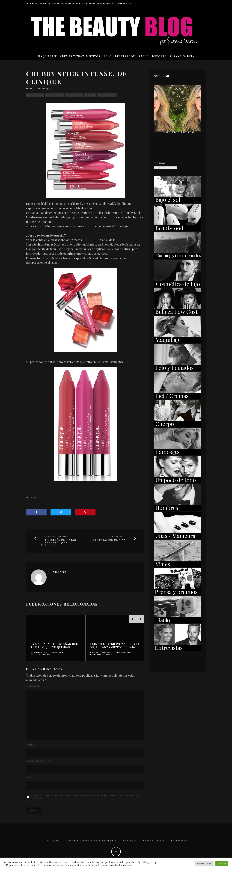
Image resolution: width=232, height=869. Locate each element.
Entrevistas (124, 3)
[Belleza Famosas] (177, 454)
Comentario (34, 686)
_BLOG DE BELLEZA (35, 95)
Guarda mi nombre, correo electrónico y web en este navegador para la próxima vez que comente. (85, 796)
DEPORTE (159, 56)
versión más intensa (129, 240)
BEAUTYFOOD (125, 56)
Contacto (88, 3)
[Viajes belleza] (177, 566)
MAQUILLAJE (47, 56)
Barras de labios (74, 95)
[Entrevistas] (177, 650)
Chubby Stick (90, 240)
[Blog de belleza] (177, 482)
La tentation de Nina (109, 540)
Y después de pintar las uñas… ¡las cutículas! (58, 542)
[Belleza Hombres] (177, 510)
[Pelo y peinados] (177, 370)
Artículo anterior (56, 536)
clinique (31, 497)
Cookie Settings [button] (204, 863)
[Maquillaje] (177, 342)
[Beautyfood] (177, 230)
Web (28, 777)
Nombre (31, 745)
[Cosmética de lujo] (177, 286)
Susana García (106, 3)
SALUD (144, 56)
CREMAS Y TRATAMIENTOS (80, 56)
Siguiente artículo (113, 536)
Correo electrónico (40, 761)
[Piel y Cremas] (177, 398)
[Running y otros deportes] (177, 258)
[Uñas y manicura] (177, 538)
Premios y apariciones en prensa (60, 3)
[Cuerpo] (177, 426)
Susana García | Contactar (177, 132)
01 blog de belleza (54, 95)
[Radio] (177, 622)
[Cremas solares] (177, 202)
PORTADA (32, 3)
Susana (30, 89)
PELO (108, 56)
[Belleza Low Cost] (177, 314)
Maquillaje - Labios (107, 95)
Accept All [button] (221, 863)
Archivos (159, 163)
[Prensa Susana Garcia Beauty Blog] (177, 594)
